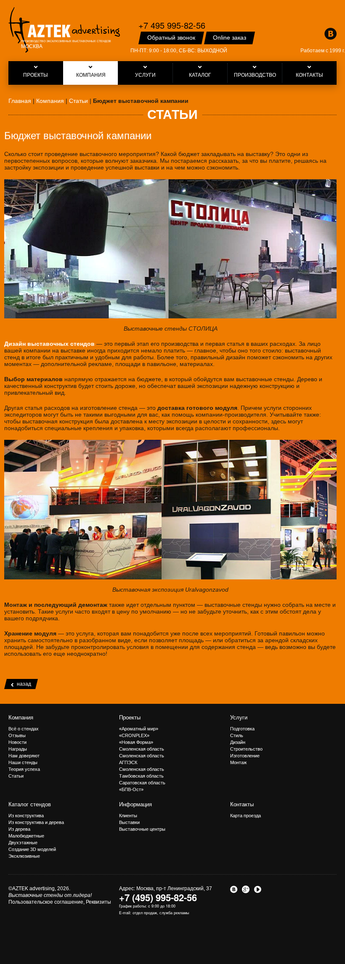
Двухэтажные (22, 842)
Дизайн (237, 742)
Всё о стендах (23, 728)
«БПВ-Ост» (131, 789)
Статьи (16, 775)
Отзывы (17, 735)
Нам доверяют (24, 755)
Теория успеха (24, 769)
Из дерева (19, 829)
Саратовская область (142, 782)
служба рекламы (174, 913)
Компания (20, 717)
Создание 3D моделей (32, 849)
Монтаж (238, 762)
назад (24, 684)
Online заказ (229, 37)
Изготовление (245, 755)
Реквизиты (98, 902)
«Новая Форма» (136, 742)
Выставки (129, 822)
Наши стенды (22, 762)
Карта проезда (245, 815)
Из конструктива (26, 815)
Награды (17, 748)
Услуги (238, 717)
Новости (17, 742)
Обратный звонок (171, 37)
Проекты (130, 717)
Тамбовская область (141, 775)
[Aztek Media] (64, 30)
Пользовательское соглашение (45, 902)
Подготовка (242, 728)
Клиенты (128, 815)
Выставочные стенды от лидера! (50, 895)
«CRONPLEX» (134, 735)
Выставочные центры (142, 829)
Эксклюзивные (24, 856)
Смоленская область (141, 748)
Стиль (236, 735)
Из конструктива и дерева (36, 822)
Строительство (246, 748)
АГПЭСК (128, 762)
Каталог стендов (29, 804)
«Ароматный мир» (138, 728)
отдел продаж (145, 913)
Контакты (242, 804)
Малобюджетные (26, 835)
